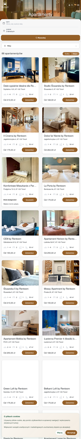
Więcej (59, 432)
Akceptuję (71, 432)
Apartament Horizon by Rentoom (61, 238)
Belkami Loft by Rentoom (57, 388)
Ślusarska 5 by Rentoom (16, 288)
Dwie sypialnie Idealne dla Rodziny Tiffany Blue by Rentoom (34, 85)
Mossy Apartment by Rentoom (59, 288)
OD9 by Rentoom (12, 238)
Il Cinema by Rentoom (14, 135)
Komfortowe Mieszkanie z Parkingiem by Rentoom (29, 185)
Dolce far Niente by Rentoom (59, 135)
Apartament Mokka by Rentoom (19, 338)
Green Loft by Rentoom (15, 388)
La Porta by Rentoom (55, 185)
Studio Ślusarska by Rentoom (59, 85)
